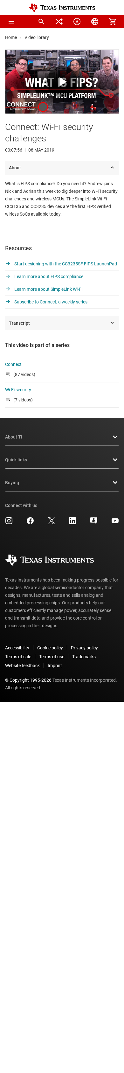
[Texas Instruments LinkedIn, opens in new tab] (72, 522)
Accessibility (17, 647)
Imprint (55, 665)
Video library (36, 37)
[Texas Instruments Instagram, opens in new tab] (9, 522)
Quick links (16, 459)
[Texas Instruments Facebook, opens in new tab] (30, 522)
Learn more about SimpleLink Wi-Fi (47, 289)
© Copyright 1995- (28, 680)
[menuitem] (41, 21)
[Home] (62, 7)
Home (11, 37)
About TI (13, 436)
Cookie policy (50, 647)
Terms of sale (18, 656)
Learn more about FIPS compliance (48, 276)
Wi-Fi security (18, 389)
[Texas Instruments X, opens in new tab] (51, 522)
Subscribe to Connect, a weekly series (50, 301)
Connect (13, 364)
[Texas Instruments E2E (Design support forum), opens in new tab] (94, 522)
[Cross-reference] (59, 21)
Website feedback (22, 665)
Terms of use (51, 656)
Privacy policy (84, 647)
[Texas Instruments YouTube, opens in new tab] (115, 522)
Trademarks (84, 656)
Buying (12, 482)
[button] (11, 21)
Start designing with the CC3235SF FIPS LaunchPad (65, 263)
